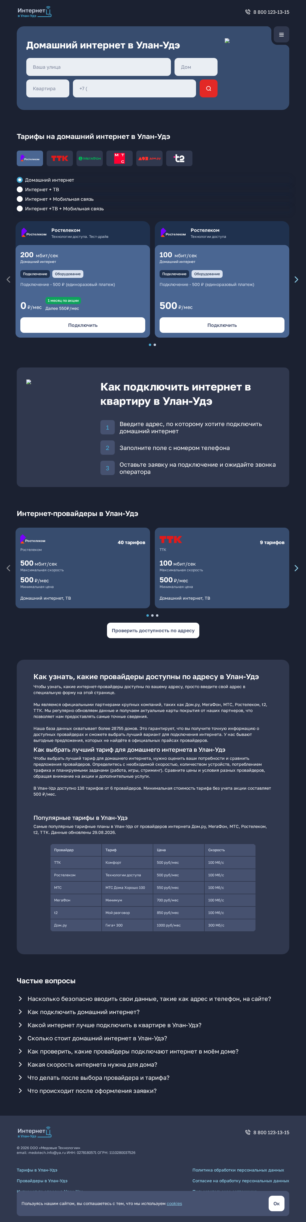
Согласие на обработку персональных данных (240, 1180)
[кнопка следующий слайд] (296, 279)
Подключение (35, 274)
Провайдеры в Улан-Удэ (42, 1180)
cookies (174, 1203)
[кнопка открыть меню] (281, 34)
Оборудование (68, 274)
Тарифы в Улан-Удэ (37, 1169)
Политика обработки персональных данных (238, 1169)
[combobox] (98, 67)
